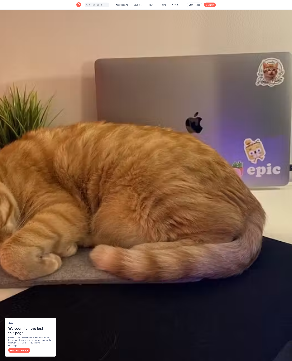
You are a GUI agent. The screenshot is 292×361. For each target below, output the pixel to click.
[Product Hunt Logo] (78, 4)
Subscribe (195, 5)
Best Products (122, 5)
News (151, 5)
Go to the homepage (19, 350)
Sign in (211, 5)
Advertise (176, 5)
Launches (138, 5)
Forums (162, 5)
